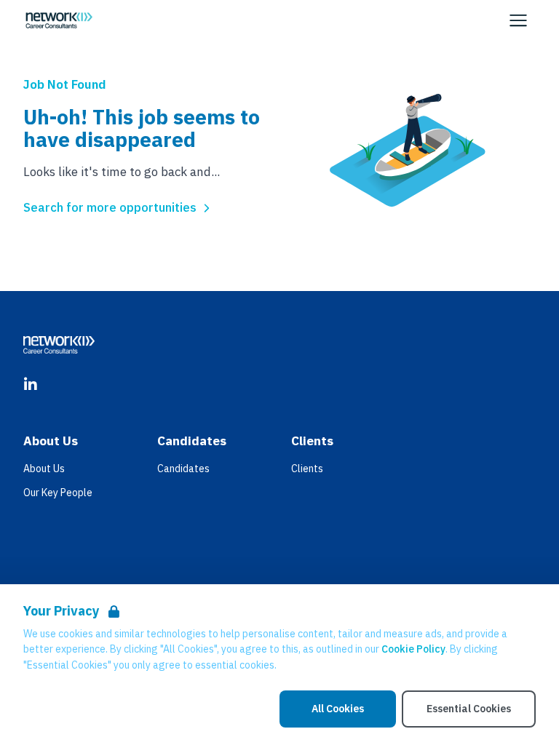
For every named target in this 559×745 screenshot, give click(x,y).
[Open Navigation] (518, 20)
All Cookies (338, 708)
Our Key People (57, 492)
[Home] (59, 20)
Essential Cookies (469, 708)
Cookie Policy (413, 649)
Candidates (183, 468)
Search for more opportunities (110, 207)
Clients (307, 468)
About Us (44, 468)
